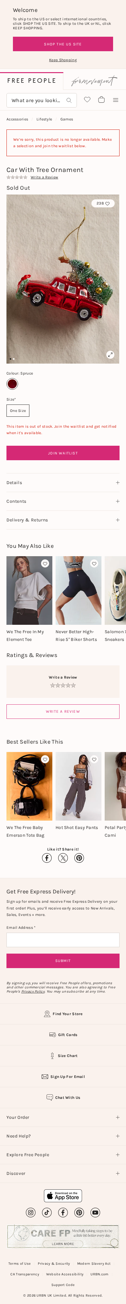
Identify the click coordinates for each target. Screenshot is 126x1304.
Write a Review (63, 711)
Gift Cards (68, 1035)
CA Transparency (24, 1274)
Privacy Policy (33, 991)
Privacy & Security (54, 1263)
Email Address (20, 927)
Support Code (63, 1285)
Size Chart (68, 1055)
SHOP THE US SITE (63, 44)
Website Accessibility (64, 1274)
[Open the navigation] (116, 100)
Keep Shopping (63, 60)
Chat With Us (67, 1097)
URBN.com (99, 1274)
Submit (63, 960)
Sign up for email (67, 1076)
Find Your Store (68, 1014)
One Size (18, 410)
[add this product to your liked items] (45, 563)
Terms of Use (19, 1263)
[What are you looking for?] (69, 100)
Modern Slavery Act (93, 1263)
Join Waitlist (63, 453)
